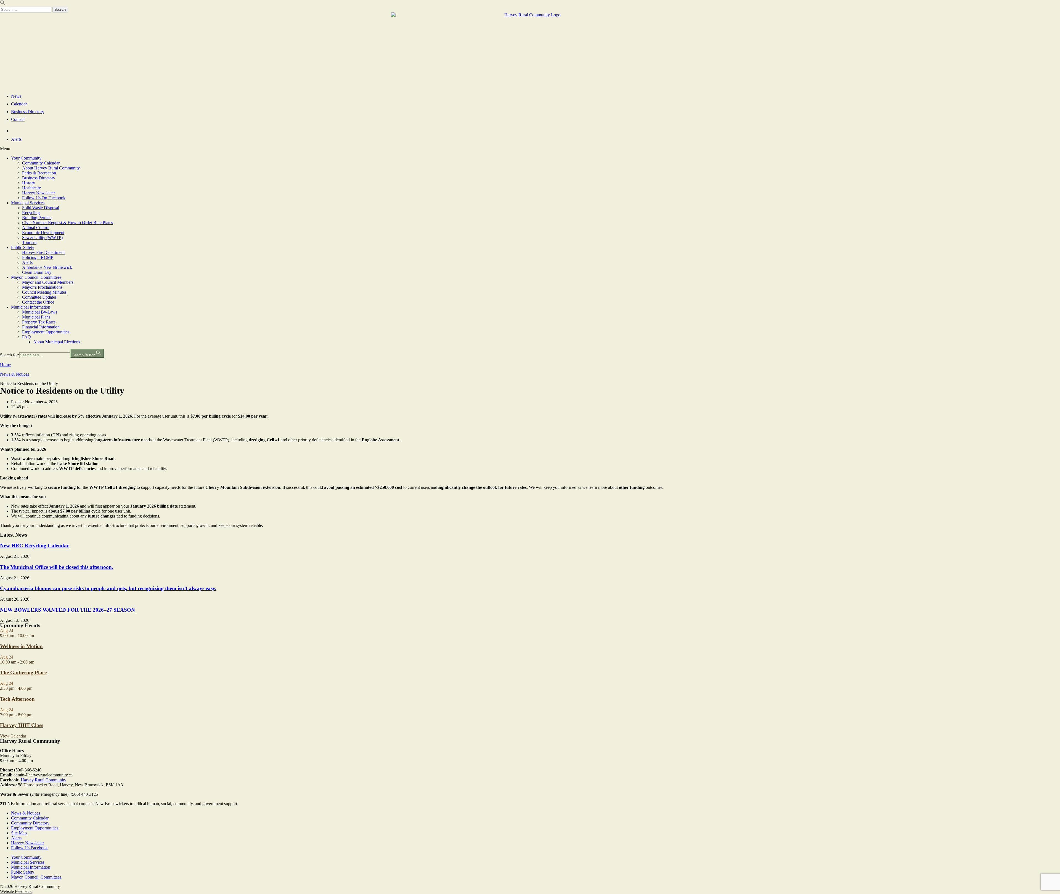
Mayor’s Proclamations (42, 287)
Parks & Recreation (39, 173)
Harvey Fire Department (43, 252)
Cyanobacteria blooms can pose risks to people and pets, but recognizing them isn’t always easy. (108, 588)
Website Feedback (16, 891)
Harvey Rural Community (43, 780)
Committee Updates (39, 297)
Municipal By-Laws (39, 312)
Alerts (27, 262)
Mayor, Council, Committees (36, 277)
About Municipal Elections (56, 341)
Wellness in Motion (21, 646)
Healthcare (31, 187)
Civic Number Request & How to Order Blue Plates (67, 222)
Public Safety (22, 247)
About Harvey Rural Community (51, 168)
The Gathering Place (23, 672)
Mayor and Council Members (47, 282)
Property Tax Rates (38, 322)
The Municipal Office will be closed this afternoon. (56, 567)
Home (5, 364)
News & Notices (14, 374)
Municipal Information (30, 307)
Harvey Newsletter (38, 192)
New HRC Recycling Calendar (34, 545)
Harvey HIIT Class (21, 725)
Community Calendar (41, 163)
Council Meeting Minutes (44, 292)
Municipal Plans (36, 317)
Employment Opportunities (45, 332)
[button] (530, 148)
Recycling (31, 212)
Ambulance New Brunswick (47, 267)
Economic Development (43, 232)
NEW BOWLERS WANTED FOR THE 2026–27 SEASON (67, 610)
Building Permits (36, 217)
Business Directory (38, 178)
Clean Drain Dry (36, 272)
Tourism (29, 242)
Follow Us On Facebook (43, 197)
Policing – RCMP (37, 257)
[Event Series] (37, 635)
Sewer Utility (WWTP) (42, 237)
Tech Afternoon (17, 699)
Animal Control (35, 227)
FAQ (26, 337)
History (28, 183)
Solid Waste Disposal (40, 207)
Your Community (26, 158)
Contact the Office (38, 302)
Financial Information (41, 327)
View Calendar (13, 736)
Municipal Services (27, 202)
